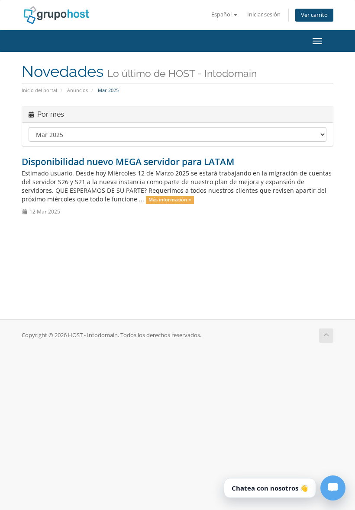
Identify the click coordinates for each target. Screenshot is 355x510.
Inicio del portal (39, 90)
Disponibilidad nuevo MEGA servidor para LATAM (128, 162)
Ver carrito (314, 15)
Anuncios (77, 90)
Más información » (169, 200)
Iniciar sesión (264, 14)
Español (222, 14)
